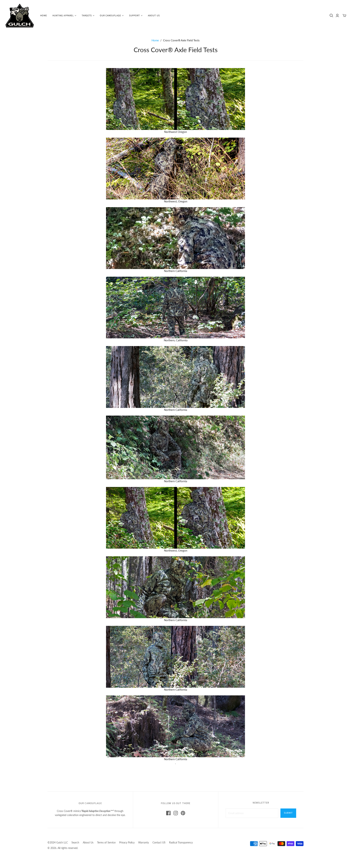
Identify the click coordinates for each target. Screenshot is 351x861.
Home (43, 15)
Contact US (158, 842)
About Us (154, 15)
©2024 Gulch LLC (58, 842)
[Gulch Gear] (19, 15)
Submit (288, 813)
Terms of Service (106, 842)
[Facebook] (168, 813)
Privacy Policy (127, 842)
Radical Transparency (181, 842)
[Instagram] (175, 813)
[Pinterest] (183, 813)
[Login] (337, 16)
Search (75, 842)
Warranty (143, 842)
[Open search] (331, 15)
